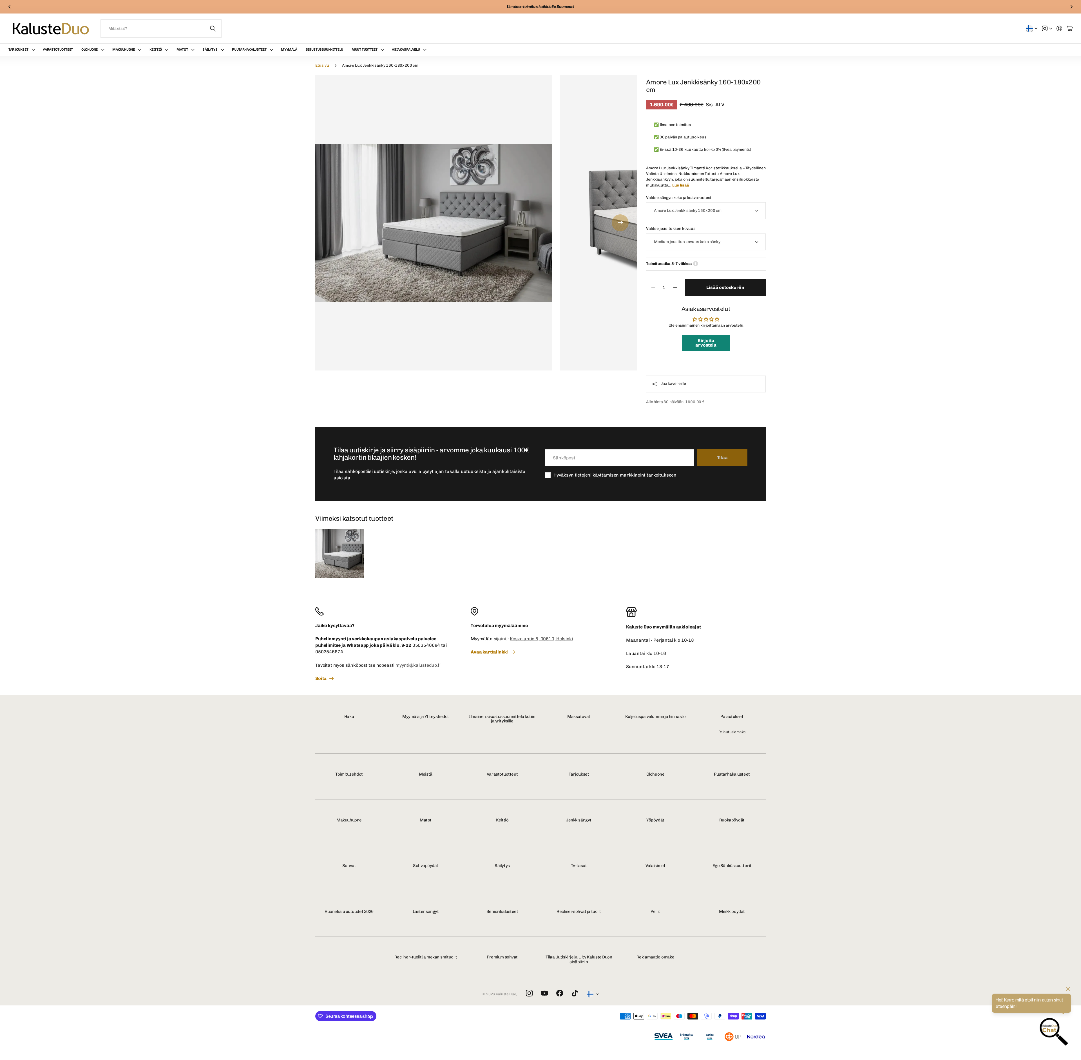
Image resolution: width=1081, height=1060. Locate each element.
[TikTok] (575, 993)
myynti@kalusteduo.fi (418, 665)
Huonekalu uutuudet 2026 (349, 911)
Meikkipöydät (732, 911)
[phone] (385, 611)
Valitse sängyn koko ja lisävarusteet (678, 197)
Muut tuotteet (364, 49)
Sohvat (349, 865)
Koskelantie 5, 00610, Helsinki (541, 638)
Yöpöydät (655, 820)
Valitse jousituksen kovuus (671, 228)
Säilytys (209, 49)
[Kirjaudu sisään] (1059, 28)
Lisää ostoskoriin (725, 287)
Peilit (655, 911)
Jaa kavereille (673, 383)
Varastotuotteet (58, 49)
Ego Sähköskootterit (732, 865)
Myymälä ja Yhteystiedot (425, 716)
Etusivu (322, 65)
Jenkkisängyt (578, 820)
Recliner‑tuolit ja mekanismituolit (425, 957)
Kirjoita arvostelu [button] (705, 343)
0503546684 (426, 645)
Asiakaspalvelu (406, 49)
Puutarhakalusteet (249, 49)
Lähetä (213, 28)
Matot (182, 49)
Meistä (425, 774)
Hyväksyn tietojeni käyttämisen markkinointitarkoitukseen (614, 475)
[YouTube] (544, 993)
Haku (349, 716)
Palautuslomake (732, 732)
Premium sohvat (502, 957)
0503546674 (329, 651)
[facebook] (559, 993)
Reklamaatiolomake (655, 957)
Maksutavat (578, 716)
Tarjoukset (18, 49)
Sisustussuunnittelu (324, 49)
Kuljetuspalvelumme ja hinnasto (655, 716)
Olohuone (89, 49)
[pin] (540, 611)
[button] (9, 7)
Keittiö (155, 49)
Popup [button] (695, 264)
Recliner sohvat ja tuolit (579, 911)
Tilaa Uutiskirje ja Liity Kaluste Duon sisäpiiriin (579, 959)
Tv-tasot (579, 865)
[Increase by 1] (675, 287)
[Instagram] (529, 993)
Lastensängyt (426, 911)
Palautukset (731, 716)
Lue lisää (680, 185)
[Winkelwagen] (1070, 28)
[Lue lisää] (1047, 28)
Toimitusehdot (349, 774)
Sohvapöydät (425, 865)
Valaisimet (655, 865)
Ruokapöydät (732, 820)
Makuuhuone (123, 49)
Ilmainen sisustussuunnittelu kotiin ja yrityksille (502, 719)
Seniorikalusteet (502, 911)
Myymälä (289, 49)
